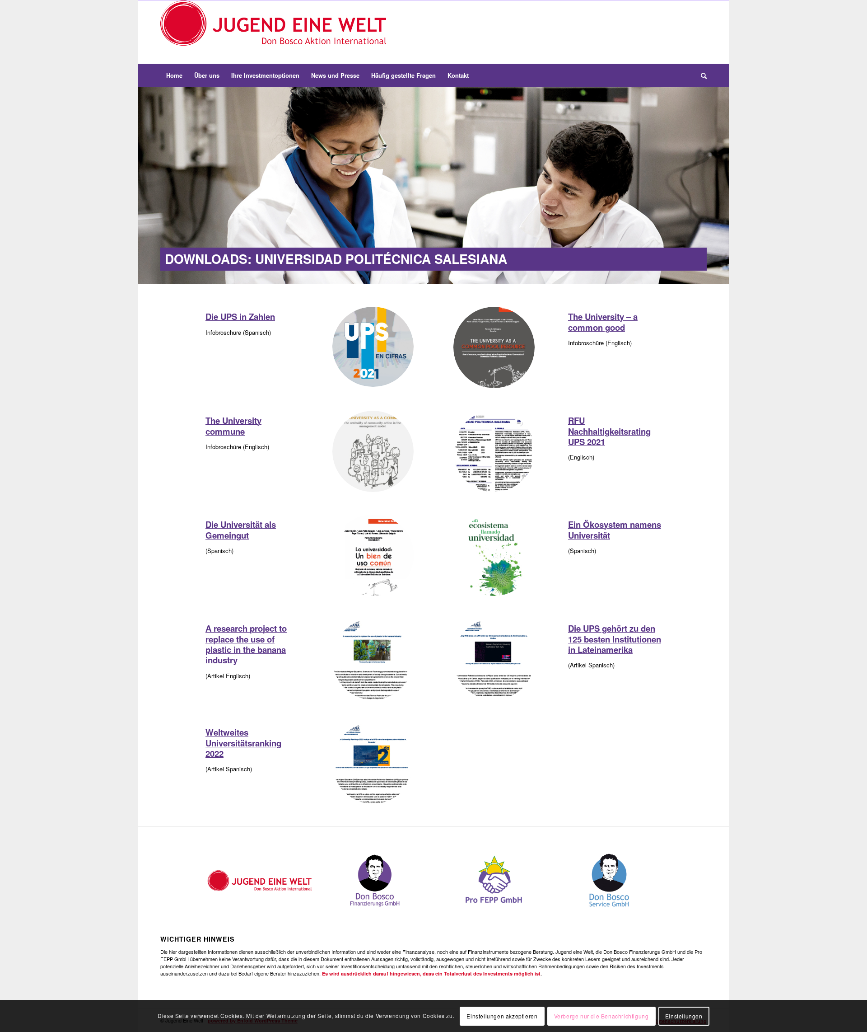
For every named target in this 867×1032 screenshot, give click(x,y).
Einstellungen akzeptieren (501, 1016)
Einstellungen (684, 1016)
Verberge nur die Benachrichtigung (601, 1016)
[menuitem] (174, 75)
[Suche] (701, 75)
